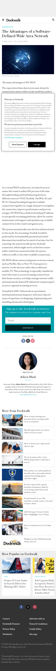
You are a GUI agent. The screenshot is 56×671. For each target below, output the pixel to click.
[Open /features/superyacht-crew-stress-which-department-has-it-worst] (12, 466)
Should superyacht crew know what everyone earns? (36, 431)
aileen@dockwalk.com (28, 395)
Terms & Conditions (38, 624)
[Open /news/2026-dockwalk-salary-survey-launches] (12, 547)
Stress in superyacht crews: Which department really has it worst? (37, 460)
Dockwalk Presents (11, 624)
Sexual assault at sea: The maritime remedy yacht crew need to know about (38, 501)
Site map (33, 634)
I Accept (37, 144)
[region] (28, 122)
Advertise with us (37, 618)
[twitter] (28, 607)
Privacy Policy (9, 629)
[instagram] (35, 607)
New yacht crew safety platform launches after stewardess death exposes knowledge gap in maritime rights (37, 474)
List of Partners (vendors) (13, 137)
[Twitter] (28, 341)
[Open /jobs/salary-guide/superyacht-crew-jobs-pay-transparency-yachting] (12, 438)
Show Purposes (18, 144)
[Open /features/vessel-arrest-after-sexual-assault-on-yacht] (12, 507)
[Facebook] (23, 341)
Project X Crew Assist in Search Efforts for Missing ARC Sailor (15, 583)
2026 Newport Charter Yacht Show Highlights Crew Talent (36, 513)
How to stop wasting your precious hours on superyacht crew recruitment (36, 419)
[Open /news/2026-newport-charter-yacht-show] (12, 520)
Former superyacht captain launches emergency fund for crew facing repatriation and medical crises (36, 488)
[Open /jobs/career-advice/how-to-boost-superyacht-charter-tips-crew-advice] (12, 452)
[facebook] (21, 607)
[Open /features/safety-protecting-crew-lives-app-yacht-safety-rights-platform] (12, 479)
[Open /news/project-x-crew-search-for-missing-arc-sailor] (16, 566)
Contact (6, 618)
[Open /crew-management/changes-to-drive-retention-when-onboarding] (12, 534)
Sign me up (28, 328)
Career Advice (40, 576)
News (6, 576)
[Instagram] (33, 341)
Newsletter (7, 634)
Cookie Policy (35, 629)
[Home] (13, 20)
